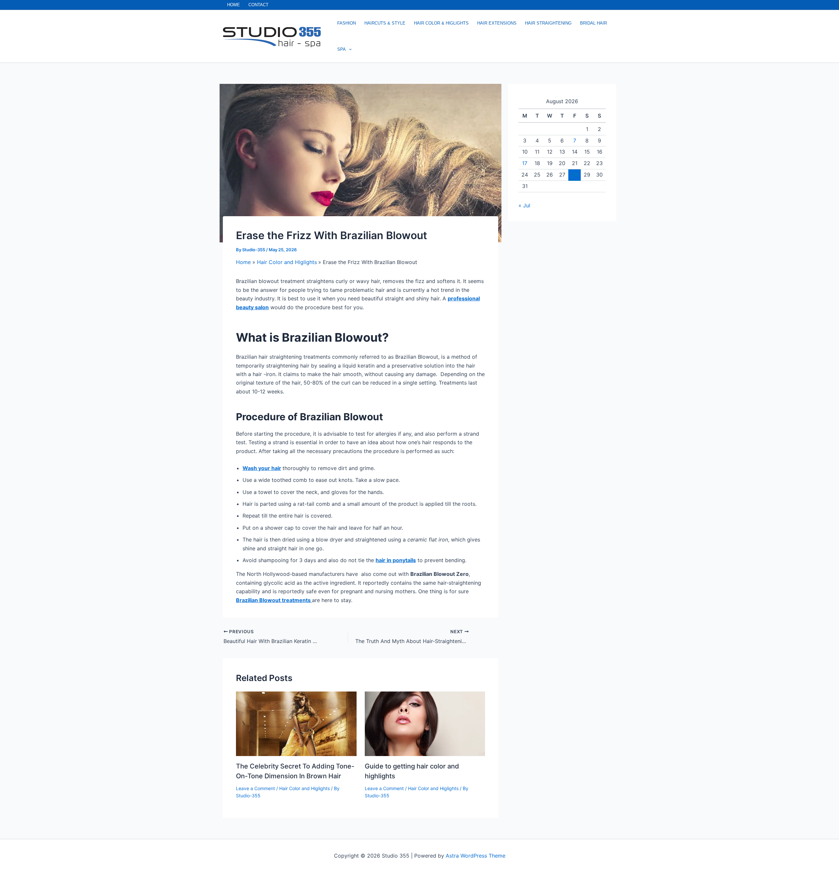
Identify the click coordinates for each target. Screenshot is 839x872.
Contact (258, 4)
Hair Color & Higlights (441, 23)
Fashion (346, 23)
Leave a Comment (255, 788)
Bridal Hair (593, 23)
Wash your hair (262, 468)
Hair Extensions (497, 23)
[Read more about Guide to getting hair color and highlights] (425, 723)
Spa (341, 49)
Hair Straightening (548, 23)
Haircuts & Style (384, 23)
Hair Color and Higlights (304, 788)
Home (233, 4)
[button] (349, 49)
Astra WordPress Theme (475, 855)
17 (524, 163)
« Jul (524, 205)
